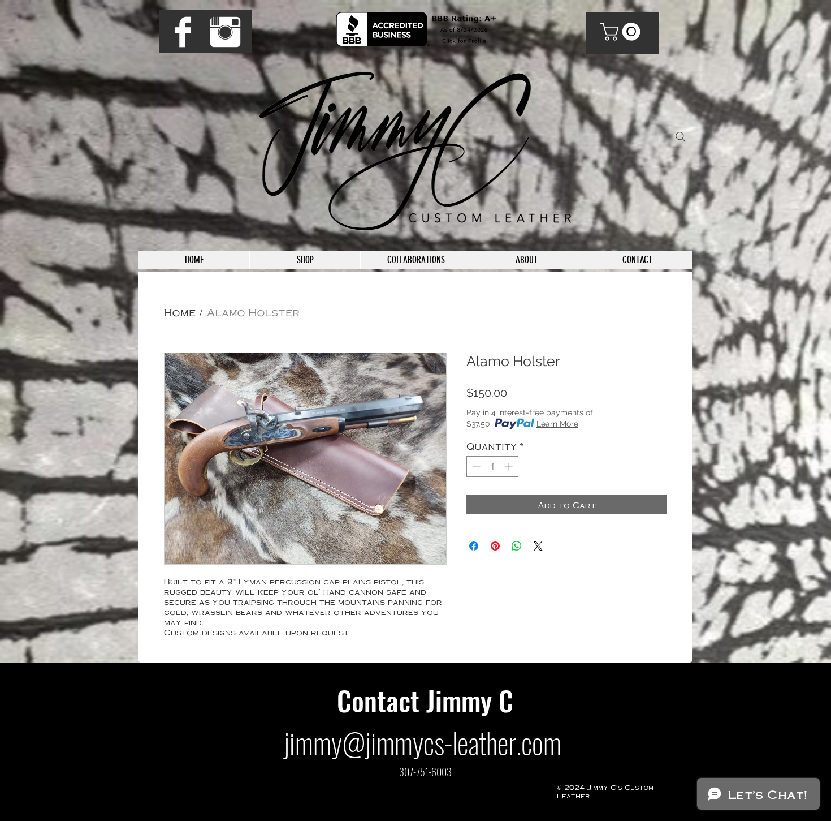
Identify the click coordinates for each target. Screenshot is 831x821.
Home (180, 312)
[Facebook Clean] (182, 32)
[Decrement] (475, 466)
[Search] (680, 137)
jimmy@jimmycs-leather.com (422, 742)
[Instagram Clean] (225, 32)
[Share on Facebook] (474, 546)
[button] (622, 32)
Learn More (557, 423)
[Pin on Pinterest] (495, 546)
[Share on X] (538, 546)
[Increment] (510, 466)
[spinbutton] (492, 466)
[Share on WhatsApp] (516, 546)
